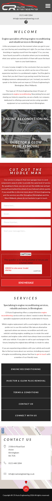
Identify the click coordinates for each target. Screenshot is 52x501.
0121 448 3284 (26, 15)
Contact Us (26, 404)
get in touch (42, 198)
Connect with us (26, 415)
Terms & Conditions (26, 392)
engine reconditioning (22, 94)
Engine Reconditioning (26, 369)
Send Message (26, 282)
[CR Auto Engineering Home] (19, 6)
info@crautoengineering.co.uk (26, 18)
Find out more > (26, 123)
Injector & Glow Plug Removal (26, 380)
